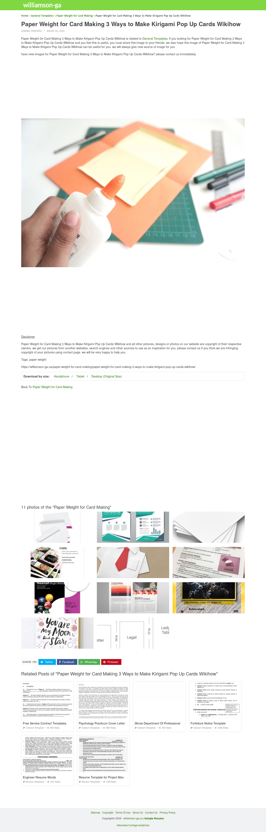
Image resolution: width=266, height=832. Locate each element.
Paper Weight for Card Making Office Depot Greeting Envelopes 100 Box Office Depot (70, 539)
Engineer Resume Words (39, 777)
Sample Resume (154, 818)
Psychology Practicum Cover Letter (102, 723)
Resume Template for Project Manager (104, 777)
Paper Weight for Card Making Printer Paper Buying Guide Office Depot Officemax (144, 645)
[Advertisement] (133, 88)
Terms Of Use (123, 812)
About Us (138, 812)
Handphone (61, 376)
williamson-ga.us (133, 818)
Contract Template (35, 728)
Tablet (80, 376)
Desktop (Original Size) (106, 376)
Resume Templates (35, 782)
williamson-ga (42, 5)
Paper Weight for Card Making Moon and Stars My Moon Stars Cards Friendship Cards (71, 645)
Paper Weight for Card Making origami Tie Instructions (132, 574)
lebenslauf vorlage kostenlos (133, 825)
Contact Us (151, 812)
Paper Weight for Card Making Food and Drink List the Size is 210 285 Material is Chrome (148, 539)
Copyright (107, 812)
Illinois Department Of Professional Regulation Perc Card (172, 723)
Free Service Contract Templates (44, 723)
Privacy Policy (167, 812)
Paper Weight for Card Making (53, 387)
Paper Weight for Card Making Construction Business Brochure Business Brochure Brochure (150, 609)
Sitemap (95, 812)
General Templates (31, 31)
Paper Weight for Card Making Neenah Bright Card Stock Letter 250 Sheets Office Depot (72, 609)
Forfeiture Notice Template (208, 723)
